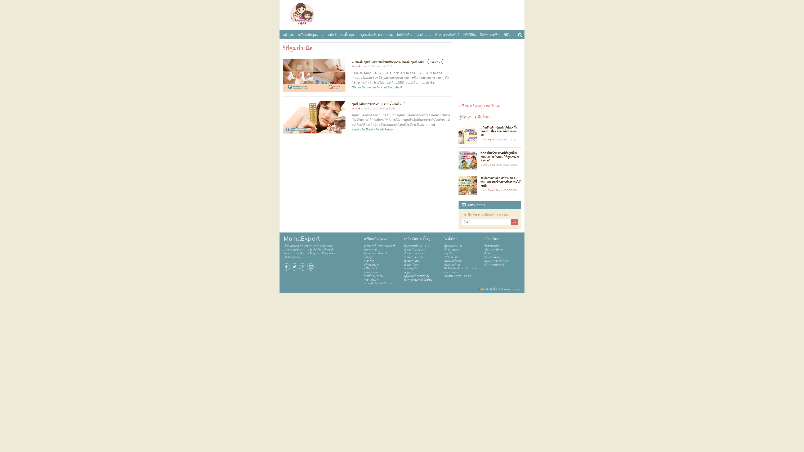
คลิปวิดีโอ (469, 34)
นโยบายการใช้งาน (494, 250)
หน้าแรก (288, 34)
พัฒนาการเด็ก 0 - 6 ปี (416, 246)
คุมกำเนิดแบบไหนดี (391, 87)
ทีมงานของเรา (492, 246)
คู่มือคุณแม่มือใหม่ (474, 117)
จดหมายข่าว (475, 205)
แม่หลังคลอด (387, 129)
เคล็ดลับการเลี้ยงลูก (341, 34)
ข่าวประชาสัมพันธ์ (447, 34)
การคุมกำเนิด (373, 87)
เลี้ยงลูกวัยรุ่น (411, 265)
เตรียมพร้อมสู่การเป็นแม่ (480, 106)
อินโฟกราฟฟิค (489, 34)
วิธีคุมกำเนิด (358, 87)
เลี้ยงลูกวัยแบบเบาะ (414, 250)
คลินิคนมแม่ (370, 268)
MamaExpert (302, 14)
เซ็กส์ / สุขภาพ (452, 250)
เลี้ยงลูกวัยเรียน (412, 261)
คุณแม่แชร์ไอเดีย (453, 261)
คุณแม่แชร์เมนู (452, 265)
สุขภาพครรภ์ (371, 250)
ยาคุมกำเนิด (358, 129)
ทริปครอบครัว (452, 257)
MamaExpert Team (363, 109)
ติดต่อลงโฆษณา (493, 257)
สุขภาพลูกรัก (410, 268)
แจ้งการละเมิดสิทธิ (494, 265)
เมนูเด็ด (448, 253)
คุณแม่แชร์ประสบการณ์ (377, 34)
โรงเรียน (422, 34)
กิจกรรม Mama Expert (457, 276)
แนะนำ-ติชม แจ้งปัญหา (497, 261)
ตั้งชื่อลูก (368, 257)
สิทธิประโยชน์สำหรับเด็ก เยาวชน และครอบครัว (461, 270)
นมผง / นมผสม (372, 272)
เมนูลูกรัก (409, 272)
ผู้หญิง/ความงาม (453, 246)
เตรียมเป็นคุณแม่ (309, 34)
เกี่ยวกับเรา (492, 238)
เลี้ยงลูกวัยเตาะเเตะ (414, 253)
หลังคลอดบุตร (371, 265)
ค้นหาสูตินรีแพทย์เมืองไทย (378, 283)
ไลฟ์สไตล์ (403, 34)
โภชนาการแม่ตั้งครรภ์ (375, 253)
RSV (507, 34)
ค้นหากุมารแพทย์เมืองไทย (418, 280)
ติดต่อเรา (489, 253)
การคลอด (369, 261)
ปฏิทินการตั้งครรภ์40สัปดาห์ (379, 246)
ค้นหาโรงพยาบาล (373, 276)
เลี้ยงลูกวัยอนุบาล (413, 257)
